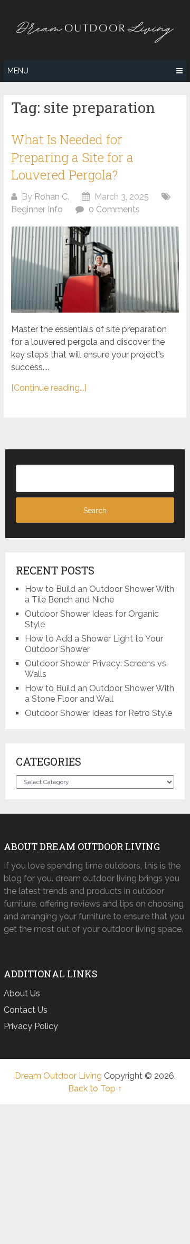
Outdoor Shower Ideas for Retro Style (98, 713)
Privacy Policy (31, 1026)
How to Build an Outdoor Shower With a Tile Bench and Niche (99, 594)
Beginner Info (37, 209)
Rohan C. (51, 197)
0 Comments (114, 209)
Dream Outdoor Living (58, 1076)
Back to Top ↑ (95, 1088)
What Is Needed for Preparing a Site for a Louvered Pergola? (72, 157)
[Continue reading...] (49, 388)
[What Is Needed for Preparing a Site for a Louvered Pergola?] (95, 270)
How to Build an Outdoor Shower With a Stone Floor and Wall (99, 693)
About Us (22, 993)
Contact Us (26, 1010)
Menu (17, 71)
